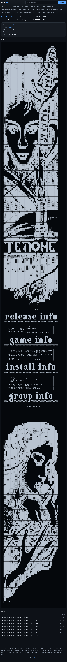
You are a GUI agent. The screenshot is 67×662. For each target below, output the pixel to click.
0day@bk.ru (36, 657)
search (62, 2)
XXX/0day (31, 9)
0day (4, 6)
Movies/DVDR (6, 12)
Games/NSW (22, 9)
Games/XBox (18, 12)
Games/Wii (41, 12)
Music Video (41, 9)
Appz (9, 6)
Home (2, 16)
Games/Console (29, 12)
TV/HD (43, 6)
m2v (4, 2)
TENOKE (11, 27)
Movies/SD (25, 6)
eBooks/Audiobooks (54, 9)
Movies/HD (35, 6)
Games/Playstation (9, 9)
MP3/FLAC (16, 6)
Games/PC (50, 6)
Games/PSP (50, 12)
